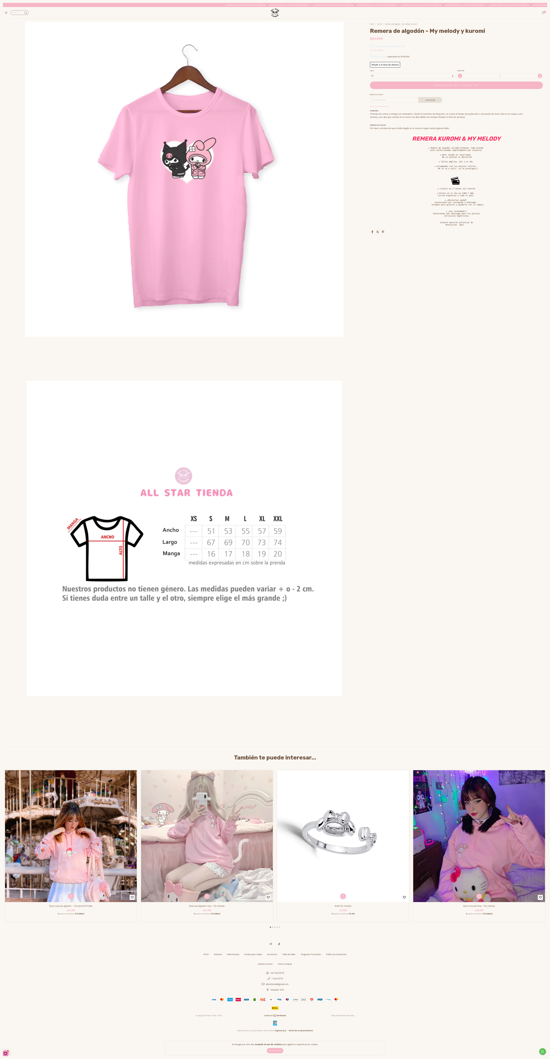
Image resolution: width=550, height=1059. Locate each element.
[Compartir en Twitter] (377, 232)
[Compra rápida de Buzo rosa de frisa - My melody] (479, 896)
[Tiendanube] (275, 1016)
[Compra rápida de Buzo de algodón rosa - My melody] (207, 896)
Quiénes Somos (265, 964)
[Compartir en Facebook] (372, 232)
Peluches (218, 954)
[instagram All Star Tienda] (271, 944)
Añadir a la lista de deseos (385, 64)
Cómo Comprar (285, 964)
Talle (372, 71)
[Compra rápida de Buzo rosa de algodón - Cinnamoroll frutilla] (71, 896)
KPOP (206, 954)
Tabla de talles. (289, 954)
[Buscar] (26, 13)
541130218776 (277, 973)
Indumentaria (233, 954)
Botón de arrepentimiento (301, 1030)
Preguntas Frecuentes (311, 954)
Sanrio (379, 24)
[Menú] (7, 13)
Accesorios (272, 954)
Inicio (372, 24)
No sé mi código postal (379, 106)
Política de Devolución (336, 954)
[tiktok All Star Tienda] (279, 944)
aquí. (462, 225)
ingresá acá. (280, 1030)
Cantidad (460, 71)
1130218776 (277, 978)
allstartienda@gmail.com (277, 984)
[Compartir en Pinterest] (383, 232)
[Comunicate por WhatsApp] (542, 1051)
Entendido (275, 1050)
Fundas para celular (253, 954)
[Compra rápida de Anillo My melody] (343, 896)
